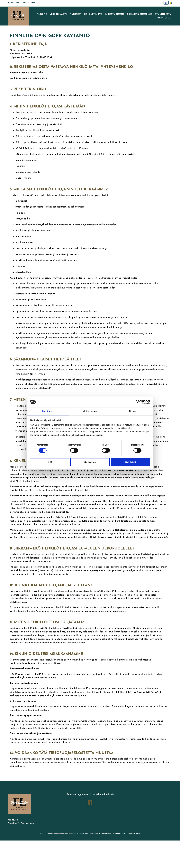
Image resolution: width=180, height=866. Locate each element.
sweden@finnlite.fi (103, 794)
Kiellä (49, 462)
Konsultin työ (93, 14)
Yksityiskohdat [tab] (90, 411)
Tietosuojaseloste (118, 833)
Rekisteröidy (13, 3)
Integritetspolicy (133, 833)
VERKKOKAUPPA (58, 14)
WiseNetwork (104, 833)
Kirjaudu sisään (28, 3)
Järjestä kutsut (114, 14)
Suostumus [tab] (48, 411)
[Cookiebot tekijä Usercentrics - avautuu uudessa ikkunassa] (138, 402)
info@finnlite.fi (82, 794)
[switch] (74, 450)
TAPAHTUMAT (164, 18)
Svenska (171, 3)
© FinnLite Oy (46, 833)
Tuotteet (75, 14)
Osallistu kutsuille (139, 14)
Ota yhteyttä (163, 14)
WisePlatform (82, 833)
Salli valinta (90, 462)
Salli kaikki (130, 462)
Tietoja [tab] (132, 411)
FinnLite (41, 14)
